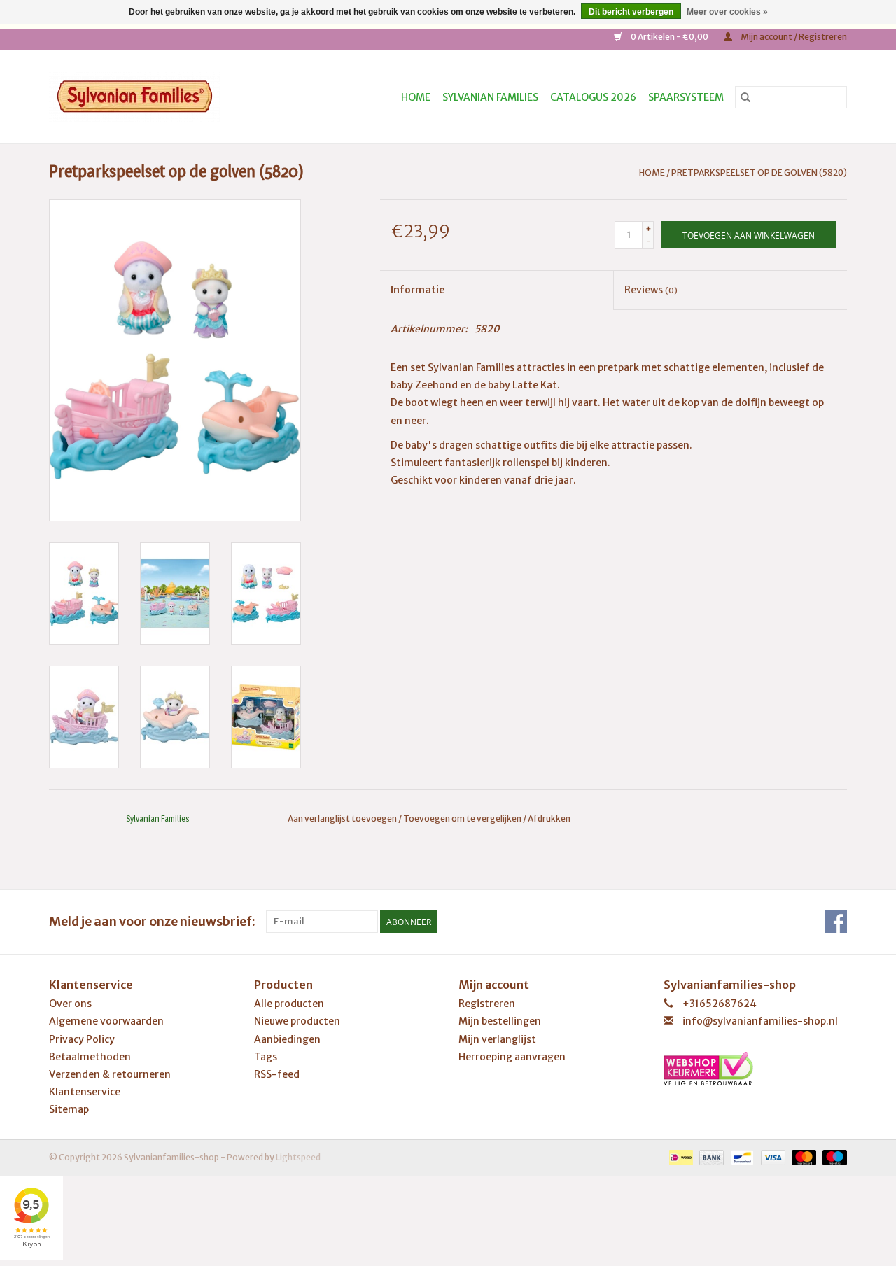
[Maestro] (832, 1157)
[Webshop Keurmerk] (756, 1068)
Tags (265, 1056)
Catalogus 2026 (593, 97)
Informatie (418, 289)
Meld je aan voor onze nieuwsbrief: (152, 921)
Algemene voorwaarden (106, 1021)
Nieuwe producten (297, 1021)
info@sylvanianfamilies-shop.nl (760, 1021)
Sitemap (69, 1109)
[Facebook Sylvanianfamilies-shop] (836, 921)
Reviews (651, 289)
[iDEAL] (679, 1157)
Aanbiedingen (287, 1039)
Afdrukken (549, 818)
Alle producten (289, 1003)
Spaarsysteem (686, 97)
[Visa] (771, 1157)
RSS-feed (277, 1074)
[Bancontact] (740, 1157)
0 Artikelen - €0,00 (669, 36)
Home (415, 97)
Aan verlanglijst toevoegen (343, 818)
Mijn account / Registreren (793, 36)
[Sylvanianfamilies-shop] (159, 96)
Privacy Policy (82, 1039)
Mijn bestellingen (499, 1021)
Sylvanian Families (490, 97)
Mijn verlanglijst (497, 1039)
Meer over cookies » (727, 12)
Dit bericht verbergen (631, 12)
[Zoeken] (745, 97)
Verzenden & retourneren (110, 1074)
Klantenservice (84, 1091)
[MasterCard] (802, 1157)
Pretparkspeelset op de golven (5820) (759, 172)
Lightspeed (298, 1157)
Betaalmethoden (90, 1056)
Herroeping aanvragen (512, 1056)
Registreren (486, 1003)
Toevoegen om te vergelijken (463, 818)
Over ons (70, 1003)
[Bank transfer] (709, 1157)
